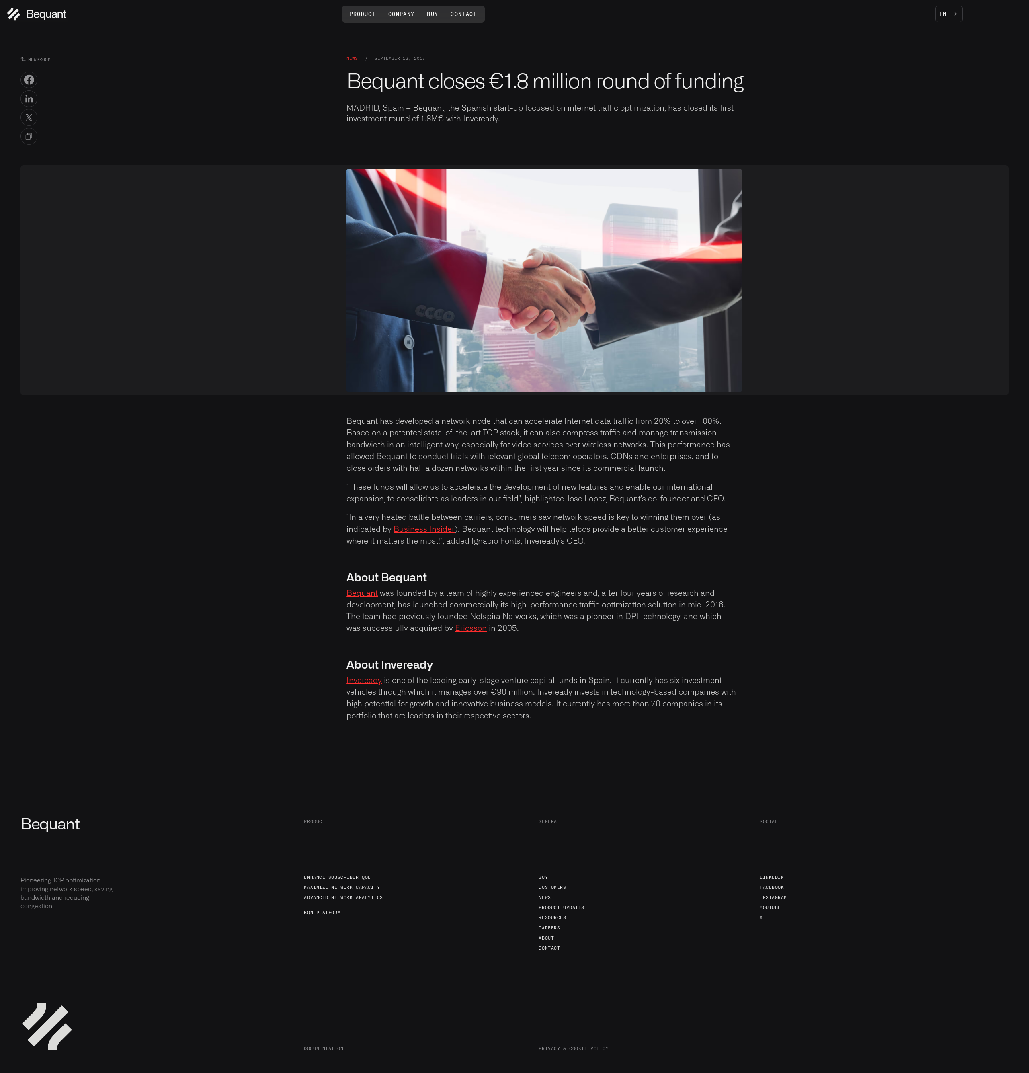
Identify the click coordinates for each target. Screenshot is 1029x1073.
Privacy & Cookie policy (574, 1048)
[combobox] (949, 14)
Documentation (323, 1048)
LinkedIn (772, 877)
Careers (549, 927)
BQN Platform (322, 912)
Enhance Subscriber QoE (337, 877)
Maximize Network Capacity (342, 887)
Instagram (773, 897)
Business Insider (424, 529)
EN (943, 14)
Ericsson (471, 628)
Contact (549, 947)
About (546, 937)
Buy (543, 877)
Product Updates (561, 907)
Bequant (362, 593)
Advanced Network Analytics (343, 897)
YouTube (770, 907)
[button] (362, 14)
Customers (552, 887)
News (545, 897)
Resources (552, 917)
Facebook (772, 887)
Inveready (364, 681)
